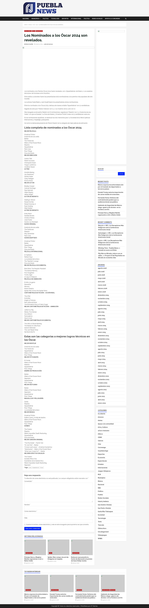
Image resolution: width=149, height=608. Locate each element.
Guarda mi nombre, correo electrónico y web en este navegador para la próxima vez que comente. (57, 524)
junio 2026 (101, 275)
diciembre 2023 (103, 376)
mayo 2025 (101, 319)
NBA (99, 488)
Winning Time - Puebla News (108, 248)
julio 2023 (101, 393)
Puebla (100, 494)
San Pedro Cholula (104, 508)
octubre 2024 (102, 342)
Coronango (102, 447)
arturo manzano (103, 430)
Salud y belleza (103, 501)
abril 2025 (101, 322)
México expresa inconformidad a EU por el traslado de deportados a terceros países (110, 187)
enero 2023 (102, 403)
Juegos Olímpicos (104, 471)
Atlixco (100, 434)
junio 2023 (101, 396)
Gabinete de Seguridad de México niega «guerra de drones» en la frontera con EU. (110, 207)
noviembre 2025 (103, 298)
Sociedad (101, 515)
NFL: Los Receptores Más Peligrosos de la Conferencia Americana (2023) (111, 227)
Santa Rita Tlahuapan (105, 511)
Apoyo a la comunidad (112, 18)
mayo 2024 (101, 359)
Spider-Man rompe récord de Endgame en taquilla (58, 547)
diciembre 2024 (103, 335)
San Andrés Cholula (105, 505)
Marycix (100, 225)
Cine (50, 552)
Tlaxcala (101, 525)
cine (30, 467)
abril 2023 (101, 400)
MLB (99, 474)
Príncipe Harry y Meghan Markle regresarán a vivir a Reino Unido (35, 547)
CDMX (100, 437)
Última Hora (102, 528)
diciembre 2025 (103, 295)
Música (100, 481)
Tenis (100, 521)
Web (25, 518)
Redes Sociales (97, 18)
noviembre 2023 (103, 379)
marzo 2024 (102, 366)
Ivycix (100, 240)
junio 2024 (101, 356)
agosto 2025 (102, 308)
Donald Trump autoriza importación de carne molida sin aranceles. (62, 583)
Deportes (65, 18)
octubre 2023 (102, 383)
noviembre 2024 (103, 339)
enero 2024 (102, 373)
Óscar (41, 467)
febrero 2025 (102, 329)
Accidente (101, 414)
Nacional (26, 18)
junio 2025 (101, 315)
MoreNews (84, 606)
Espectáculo (36, 467)
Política (45, 18)
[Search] (125, 18)
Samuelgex (102, 233)
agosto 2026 (102, 268)
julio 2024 (101, 352)
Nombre (27, 504)
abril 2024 (101, 362)
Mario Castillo (29, 44)
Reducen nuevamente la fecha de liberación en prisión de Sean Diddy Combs (82, 547)
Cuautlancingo (103, 451)
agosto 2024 (102, 349)
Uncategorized (103, 532)
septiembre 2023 (104, 386)
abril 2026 (101, 282)
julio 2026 (101, 271)
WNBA (100, 538)
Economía (101, 457)
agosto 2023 (102, 389)
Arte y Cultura (103, 427)
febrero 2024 (102, 369)
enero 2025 (102, 332)
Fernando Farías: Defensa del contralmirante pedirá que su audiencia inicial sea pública (108, 200)
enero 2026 (102, 292)
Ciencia (100, 441)
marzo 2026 (102, 285)
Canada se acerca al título (107, 250)
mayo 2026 (101, 278)
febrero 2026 (102, 288)
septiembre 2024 (104, 346)
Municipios (35, 18)
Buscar (101, 169)
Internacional (76, 18)
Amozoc (101, 417)
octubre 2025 (102, 302)
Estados (101, 464)
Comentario (28, 481)
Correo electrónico (30, 511)
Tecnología (55, 18)
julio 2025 (101, 312)
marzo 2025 (102, 325)
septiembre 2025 (104, 305)
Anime (100, 420)
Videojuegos (102, 535)
